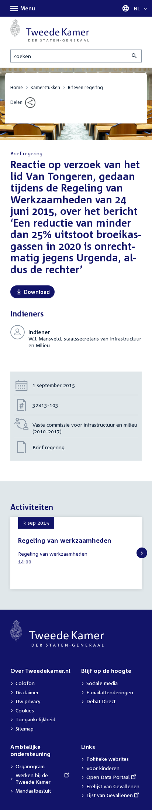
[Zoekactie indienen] (134, 56)
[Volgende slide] (142, 553)
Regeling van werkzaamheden (64, 540)
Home (16, 87)
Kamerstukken (45, 87)
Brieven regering (85, 87)
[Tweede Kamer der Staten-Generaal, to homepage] (49, 30)
